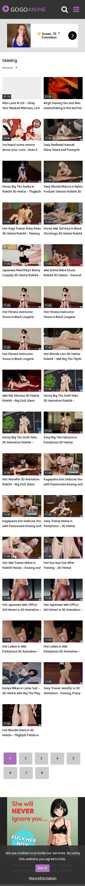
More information (42, 878)
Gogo (28, 10)
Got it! (42, 868)
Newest (7, 67)
